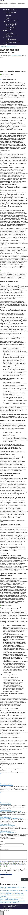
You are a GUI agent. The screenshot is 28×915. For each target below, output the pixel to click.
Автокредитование (11, 10)
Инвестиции (6, 38)
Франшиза (9, 36)
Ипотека (8, 15)
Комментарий (4, 849)
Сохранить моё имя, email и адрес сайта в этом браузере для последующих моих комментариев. (13, 870)
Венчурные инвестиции (12, 41)
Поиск (2, 877)
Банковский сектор (8, 9)
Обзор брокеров (10, 29)
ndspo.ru (2, 0)
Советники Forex (11, 26)
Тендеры (5, 44)
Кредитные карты (11, 16)
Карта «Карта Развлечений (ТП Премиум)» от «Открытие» (11, 818)
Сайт (1, 847)
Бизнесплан (9, 33)
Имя (2, 841)
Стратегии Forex (10, 27)
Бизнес (5, 30)
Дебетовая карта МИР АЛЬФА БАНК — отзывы (9, 832)
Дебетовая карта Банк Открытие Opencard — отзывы (10, 811)
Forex (4, 21)
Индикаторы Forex (11, 24)
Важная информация (9, 906)
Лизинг (8, 18)
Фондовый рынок (11, 42)
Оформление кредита (12, 20)
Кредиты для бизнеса (12, 35)
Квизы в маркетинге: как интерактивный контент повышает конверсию (12, 901)
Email (2, 844)
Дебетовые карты (11, 12)
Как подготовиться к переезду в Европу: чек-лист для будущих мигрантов (13, 891)
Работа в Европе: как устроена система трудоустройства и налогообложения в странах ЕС (12, 895)
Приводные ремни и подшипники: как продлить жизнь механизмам (11, 898)
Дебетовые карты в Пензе (5, 804)
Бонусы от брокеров (11, 23)
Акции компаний (11, 39)
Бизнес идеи (9, 32)
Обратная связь (7, 908)
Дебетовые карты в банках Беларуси (7, 825)
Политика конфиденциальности (12, 905)
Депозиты (8, 13)
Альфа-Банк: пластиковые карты (6, 785)
